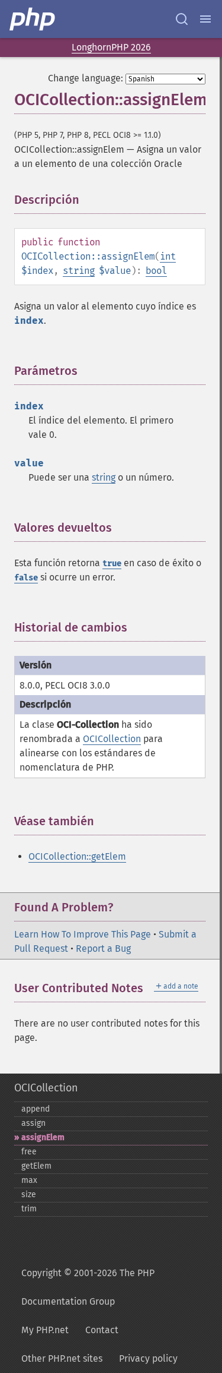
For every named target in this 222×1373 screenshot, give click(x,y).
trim (29, 1209)
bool (156, 270)
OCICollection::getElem (77, 856)
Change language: (85, 78)
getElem (36, 1166)
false (26, 578)
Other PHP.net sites (61, 1358)
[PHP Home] (33, 19)
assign (33, 1123)
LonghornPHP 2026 (111, 47)
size (28, 1194)
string (79, 270)
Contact (101, 1330)
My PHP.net (45, 1330)
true (111, 563)
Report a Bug (103, 948)
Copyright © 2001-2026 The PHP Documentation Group (88, 1287)
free (29, 1152)
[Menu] (205, 19)
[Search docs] (182, 19)
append (35, 1109)
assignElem (43, 1137)
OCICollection (112, 738)
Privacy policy (148, 1358)
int (168, 256)
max (29, 1180)
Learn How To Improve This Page (82, 934)
